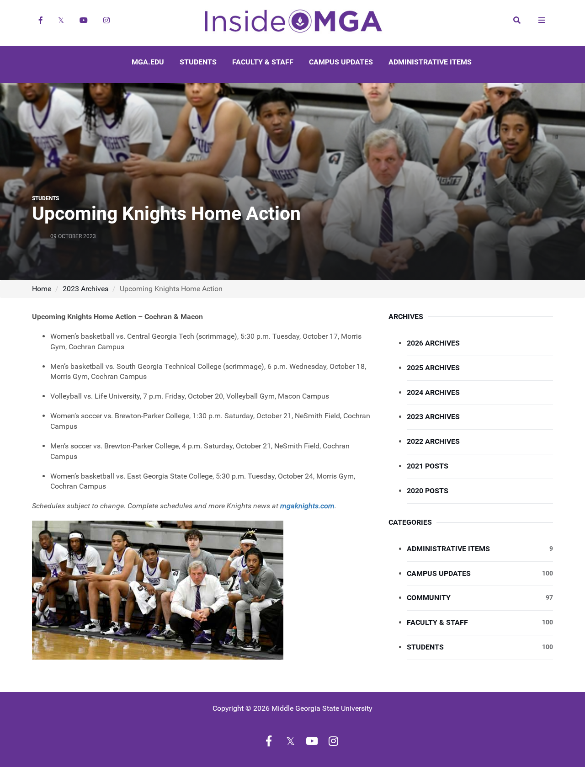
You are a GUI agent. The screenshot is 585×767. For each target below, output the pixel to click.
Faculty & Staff (262, 62)
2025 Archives (433, 367)
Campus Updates (341, 62)
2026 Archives (433, 343)
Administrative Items (430, 62)
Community (480, 597)
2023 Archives (85, 288)
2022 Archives (433, 441)
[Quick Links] (541, 20)
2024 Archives (433, 392)
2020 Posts (427, 490)
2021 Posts (427, 466)
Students (198, 62)
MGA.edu (148, 62)
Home (41, 288)
